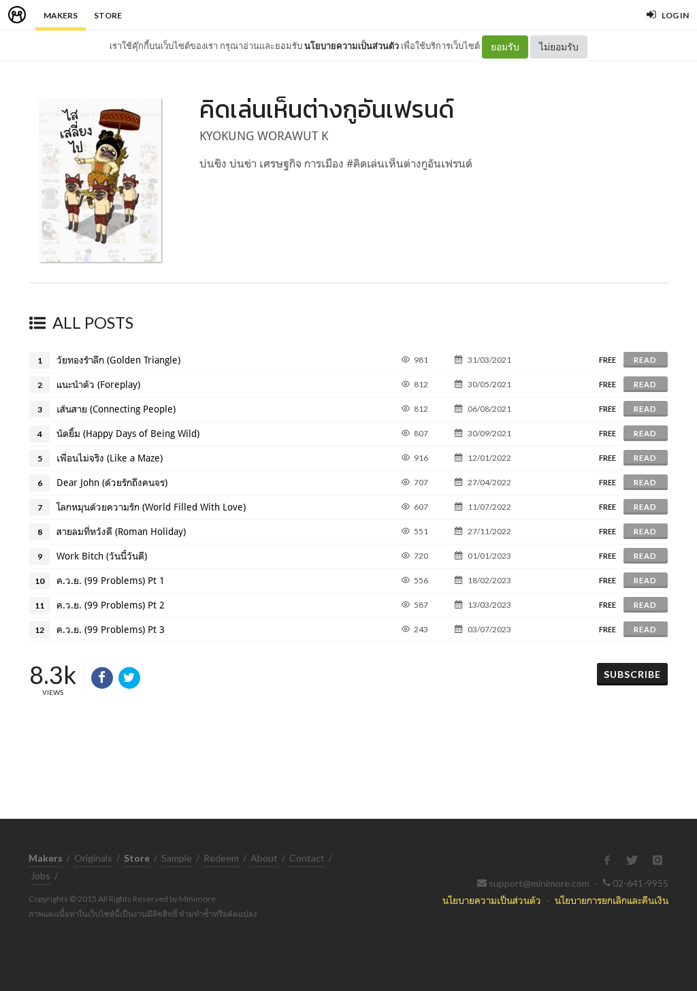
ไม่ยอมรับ (559, 46)
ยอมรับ (505, 46)
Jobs (40, 875)
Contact (307, 858)
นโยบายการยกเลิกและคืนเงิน (611, 900)
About (264, 858)
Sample (176, 858)
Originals (93, 858)
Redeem (221, 858)
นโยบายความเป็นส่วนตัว (351, 45)
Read (645, 359)
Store (108, 15)
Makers (61, 15)
